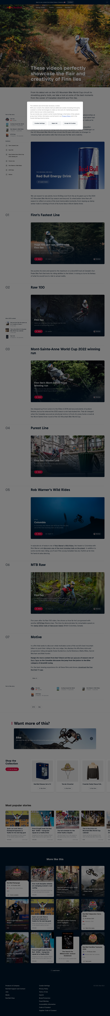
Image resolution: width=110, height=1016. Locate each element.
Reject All (54, 123)
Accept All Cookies (70, 123)
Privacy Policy (66, 116)
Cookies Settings (40, 123)
